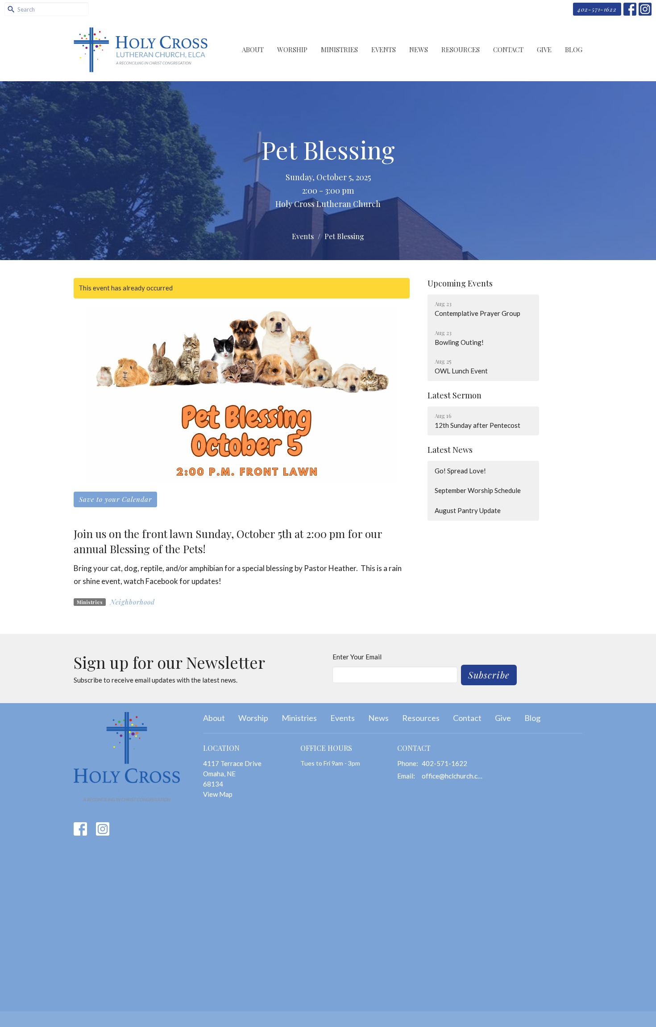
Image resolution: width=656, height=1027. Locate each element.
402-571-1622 (597, 9)
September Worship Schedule (478, 490)
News (418, 49)
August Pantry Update (468, 510)
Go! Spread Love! (460, 471)
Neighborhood (132, 601)
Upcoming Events (460, 283)
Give (544, 49)
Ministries (339, 49)
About (253, 49)
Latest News (450, 449)
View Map (218, 794)
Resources (460, 49)
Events (383, 49)
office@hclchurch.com (454, 776)
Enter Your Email (357, 657)
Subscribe (489, 675)
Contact (508, 49)
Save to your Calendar (115, 499)
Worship (292, 49)
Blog (573, 49)
